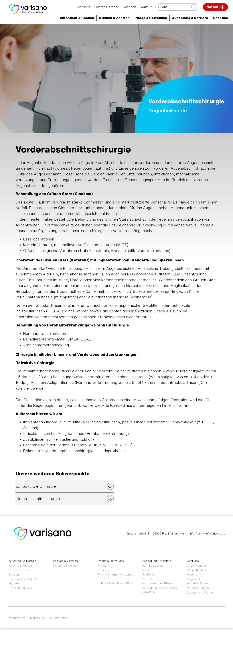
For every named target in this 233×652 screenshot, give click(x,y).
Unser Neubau (196, 565)
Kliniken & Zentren (168, 30)
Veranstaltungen (198, 587)
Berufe (146, 570)
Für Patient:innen (20, 570)
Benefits (147, 578)
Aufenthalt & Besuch (22, 560)
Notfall (213, 6)
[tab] (64, 486)
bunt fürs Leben (152, 565)
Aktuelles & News (198, 583)
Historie (192, 574)
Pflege (102, 565)
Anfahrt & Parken (20, 565)
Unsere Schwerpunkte (44, 36)
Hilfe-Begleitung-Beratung (115, 582)
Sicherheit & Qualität (22, 578)
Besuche (14, 574)
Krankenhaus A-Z (20, 587)
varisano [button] (84, 6)
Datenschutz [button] (16, 617)
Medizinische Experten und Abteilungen (72, 30)
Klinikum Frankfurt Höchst (128, 30)
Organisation (195, 578)
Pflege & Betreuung (111, 560)
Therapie (104, 570)
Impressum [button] (37, 617)
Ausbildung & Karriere (156, 560)
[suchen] (194, 7)
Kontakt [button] (146, 6)
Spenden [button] (129, 6)
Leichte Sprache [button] (106, 6)
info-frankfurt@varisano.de (207, 533)
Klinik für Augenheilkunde (208, 30)
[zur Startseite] (43, 533)
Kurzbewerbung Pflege (157, 583)
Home (32, 30)
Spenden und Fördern (201, 592)
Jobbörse (148, 574)
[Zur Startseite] (28, 8)
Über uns (193, 560)
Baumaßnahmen (197, 570)
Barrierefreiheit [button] (59, 617)
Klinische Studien (64, 565)
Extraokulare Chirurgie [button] (35, 486)
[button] (76, 18)
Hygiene (14, 583)
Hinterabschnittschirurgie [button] (37, 499)
